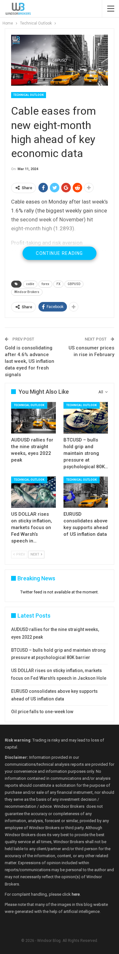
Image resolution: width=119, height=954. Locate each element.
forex (45, 284)
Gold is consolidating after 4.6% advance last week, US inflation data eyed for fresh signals (29, 361)
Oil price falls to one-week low (42, 711)
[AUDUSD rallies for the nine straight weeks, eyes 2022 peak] (33, 417)
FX (58, 284)
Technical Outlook (28, 95)
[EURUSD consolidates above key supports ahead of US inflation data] (85, 492)
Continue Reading (59, 253)
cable (30, 284)
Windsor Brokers (26, 292)
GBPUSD (74, 284)
